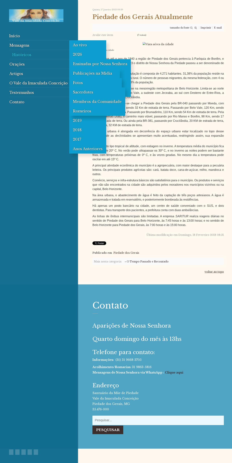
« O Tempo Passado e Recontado (147, 261)
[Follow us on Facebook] (11, 452)
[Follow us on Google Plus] (17, 452)
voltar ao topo (214, 271)
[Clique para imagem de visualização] (158, 44)
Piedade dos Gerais (126, 252)
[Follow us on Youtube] (23, 452)
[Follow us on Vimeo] (30, 452)
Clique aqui (174, 372)
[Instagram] (36, 452)
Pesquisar (108, 430)
